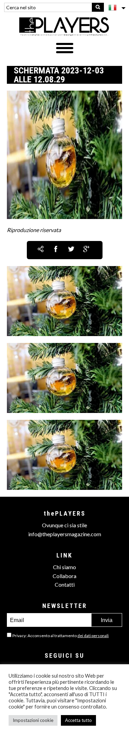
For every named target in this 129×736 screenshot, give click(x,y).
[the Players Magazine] (64, 26)
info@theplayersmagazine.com (64, 534)
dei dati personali (93, 635)
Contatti (65, 584)
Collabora (64, 576)
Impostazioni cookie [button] (33, 720)
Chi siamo (64, 567)
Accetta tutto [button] (78, 720)
